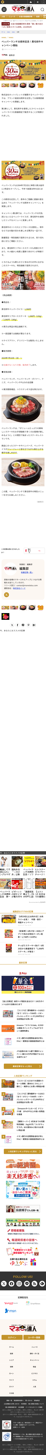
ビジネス (34, 1373)
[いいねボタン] (28, 550)
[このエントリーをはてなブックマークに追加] (34, 625)
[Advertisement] (23, 739)
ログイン (12, 1337)
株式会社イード (19, 588)
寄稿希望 (37, 1400)
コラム (34, 1380)
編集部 (24, 568)
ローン (11, 1373)
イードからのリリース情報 (34, 1407)
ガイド (11, 1386)
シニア (11, 1360)
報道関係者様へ (19, 1400)
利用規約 (24, 1404)
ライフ (11, 1380)
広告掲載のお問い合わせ (11, 1404)
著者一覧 (9, 1400)
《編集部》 (40, 501)
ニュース (12, 16)
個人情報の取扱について (36, 1404)
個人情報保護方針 (11, 1407)
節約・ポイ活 (34, 1353)
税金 (34, 1367)
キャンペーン (34, 1360)
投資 (37, 16)
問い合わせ (28, 1400)
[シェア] (17, 625)
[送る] (23, 625)
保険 (11, 1367)
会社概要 (21, 1407)
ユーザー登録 (34, 1337)
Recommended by (34, 902)
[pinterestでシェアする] (28, 625)
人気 (3, 16)
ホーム (11, 1347)
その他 (11, 1393)
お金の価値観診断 (25, 16)
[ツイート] (12, 625)
